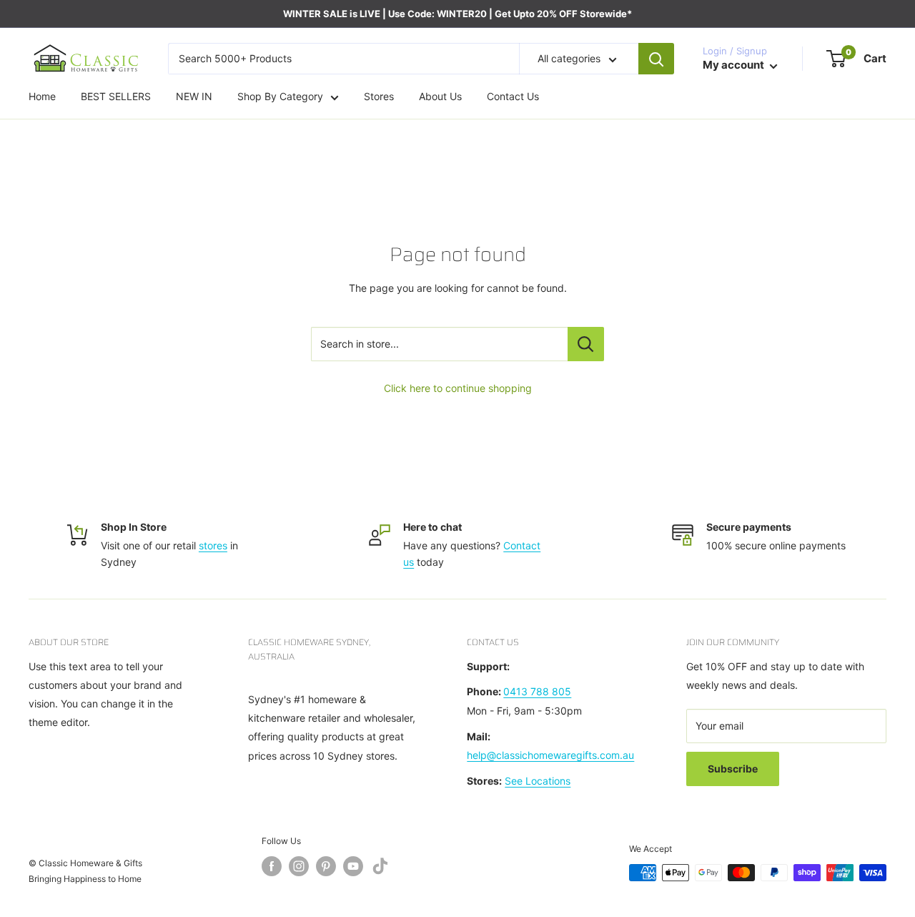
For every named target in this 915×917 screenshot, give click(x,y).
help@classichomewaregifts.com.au (550, 755)
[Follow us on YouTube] (353, 866)
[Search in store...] (586, 344)
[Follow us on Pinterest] (326, 866)
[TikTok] (380, 868)
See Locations (537, 781)
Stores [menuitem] (379, 97)
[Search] (656, 58)
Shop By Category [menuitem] (280, 97)
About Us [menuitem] (440, 97)
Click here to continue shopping (458, 388)
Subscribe (733, 768)
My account (734, 65)
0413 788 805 (537, 691)
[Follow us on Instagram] (299, 866)
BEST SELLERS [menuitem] (116, 97)
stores (213, 545)
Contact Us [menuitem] (513, 97)
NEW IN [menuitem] (194, 97)
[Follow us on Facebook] (272, 866)
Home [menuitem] (42, 97)
